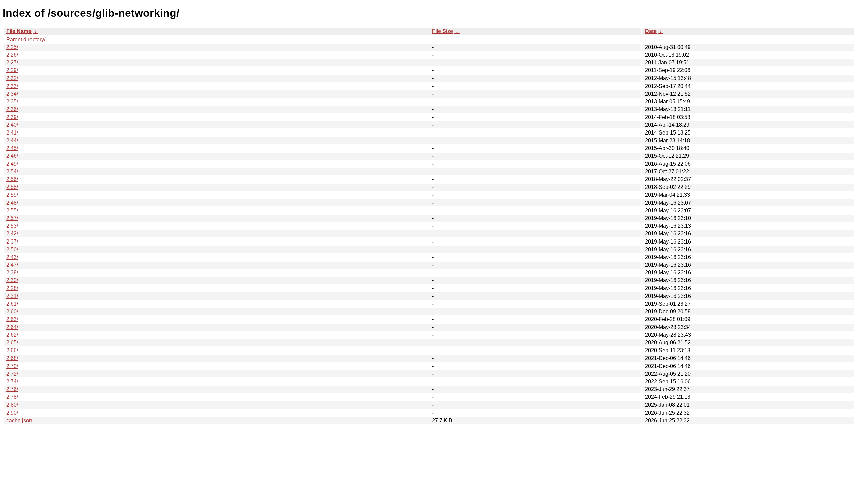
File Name (19, 31)
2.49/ (12, 164)
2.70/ (12, 366)
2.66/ (12, 350)
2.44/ (12, 140)
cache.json (19, 420)
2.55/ (12, 210)
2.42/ (12, 233)
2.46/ (12, 156)
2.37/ (12, 242)
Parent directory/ (25, 39)
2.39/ (12, 117)
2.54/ (12, 171)
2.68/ (12, 358)
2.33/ (12, 86)
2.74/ (12, 381)
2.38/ (12, 272)
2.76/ (12, 389)
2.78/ (12, 397)
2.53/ (12, 226)
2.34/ (12, 94)
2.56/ (12, 179)
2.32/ (12, 78)
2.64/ (12, 327)
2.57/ (12, 218)
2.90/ (12, 413)
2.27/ (12, 62)
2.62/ (12, 335)
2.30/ (12, 280)
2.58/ (12, 187)
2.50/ (12, 249)
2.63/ (12, 319)
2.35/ (12, 101)
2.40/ (12, 125)
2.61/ (12, 304)
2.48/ (12, 203)
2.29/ (12, 70)
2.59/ (12, 195)
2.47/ (12, 265)
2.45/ (12, 148)
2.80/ (12, 405)
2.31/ (12, 296)
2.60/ (12, 311)
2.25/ (12, 47)
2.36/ (12, 109)
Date (651, 31)
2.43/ (12, 257)
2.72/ (12, 374)
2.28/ (12, 288)
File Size (442, 31)
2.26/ (12, 55)
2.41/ (12, 133)
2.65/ (12, 342)
